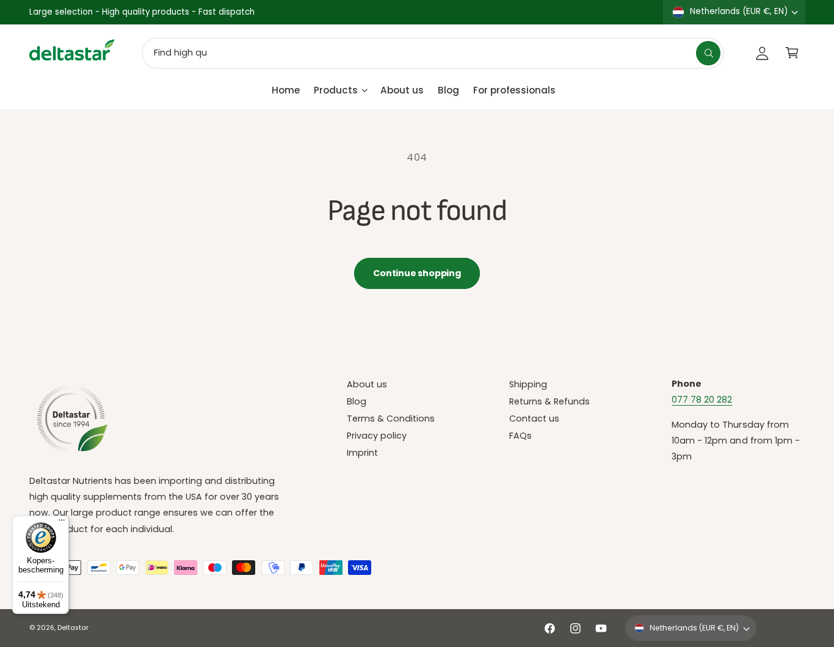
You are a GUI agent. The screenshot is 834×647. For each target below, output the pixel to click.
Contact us (534, 418)
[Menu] (61, 523)
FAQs (520, 436)
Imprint (362, 453)
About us (367, 384)
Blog (356, 401)
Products (336, 89)
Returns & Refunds (549, 401)
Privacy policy (377, 436)
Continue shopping (416, 273)
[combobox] (432, 53)
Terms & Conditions (391, 418)
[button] (792, 53)
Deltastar (73, 627)
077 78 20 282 (702, 399)
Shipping (528, 384)
